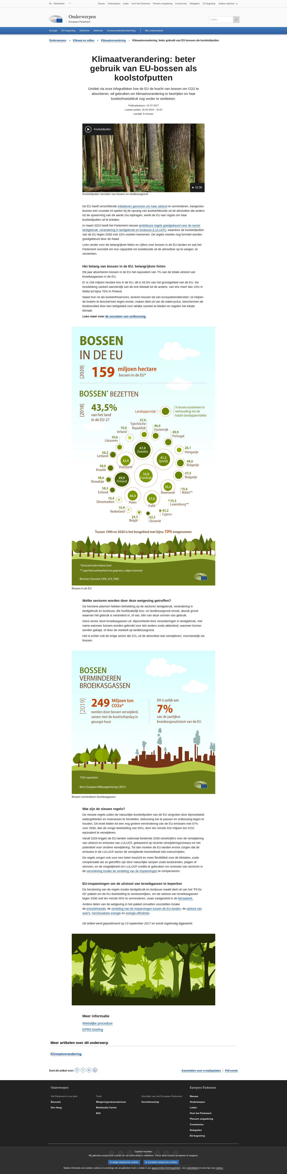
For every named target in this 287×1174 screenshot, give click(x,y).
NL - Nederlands (57, 3)
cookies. (219, 1168)
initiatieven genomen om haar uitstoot (142, 206)
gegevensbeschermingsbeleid (166, 1168)
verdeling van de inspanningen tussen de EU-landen (146, 908)
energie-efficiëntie (137, 913)
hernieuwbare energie (106, 913)
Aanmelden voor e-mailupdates (201, 1070)
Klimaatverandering (66, 1054)
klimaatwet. (185, 898)
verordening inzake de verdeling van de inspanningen (122, 871)
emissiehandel (96, 908)
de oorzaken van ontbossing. (125, 316)
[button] (228, 3)
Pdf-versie (231, 1070)
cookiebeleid (192, 1168)
